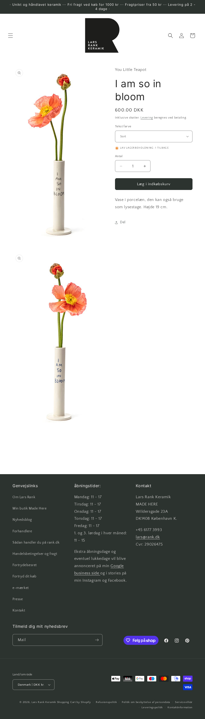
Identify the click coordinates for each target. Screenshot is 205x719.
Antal (118, 156)
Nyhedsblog (22, 520)
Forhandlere (22, 531)
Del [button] (123, 222)
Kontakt (18, 610)
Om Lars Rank (23, 497)
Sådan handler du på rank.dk (36, 543)
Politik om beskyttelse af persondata (146, 702)
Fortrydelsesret (24, 565)
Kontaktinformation (180, 707)
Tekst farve (123, 126)
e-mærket (20, 588)
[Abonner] (96, 640)
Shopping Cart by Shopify (74, 702)
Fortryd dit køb (24, 576)
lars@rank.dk (148, 537)
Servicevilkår (183, 702)
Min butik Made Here (29, 508)
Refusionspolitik (106, 702)
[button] (10, 35)
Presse (17, 599)
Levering (146, 117)
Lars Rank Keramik (44, 702)
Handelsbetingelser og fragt (34, 554)
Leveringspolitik (152, 707)
